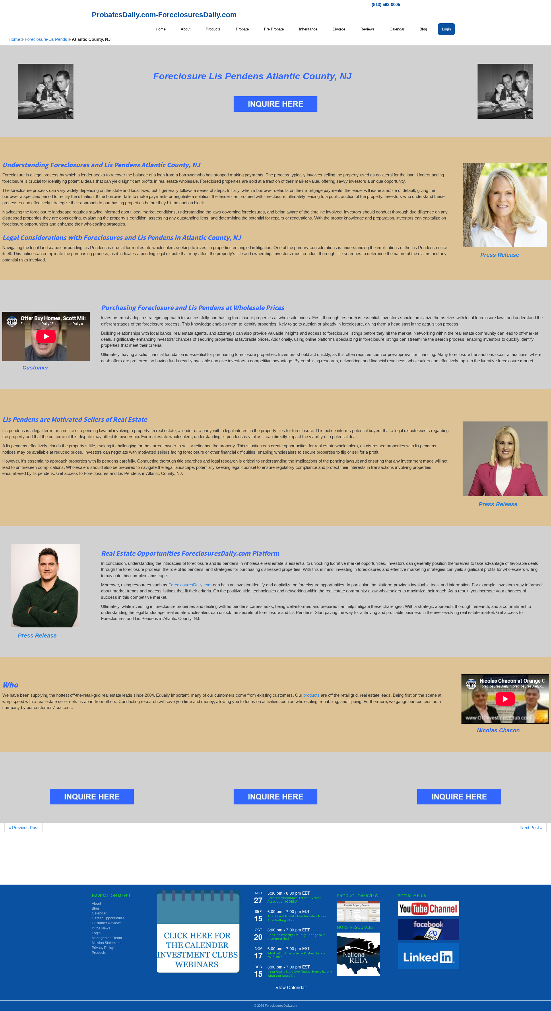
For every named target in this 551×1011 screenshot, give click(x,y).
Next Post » (531, 827)
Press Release (499, 255)
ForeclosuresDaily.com (190, 584)
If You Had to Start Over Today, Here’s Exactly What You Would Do (299, 973)
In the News (101, 928)
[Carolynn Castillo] (505, 458)
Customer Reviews (106, 923)
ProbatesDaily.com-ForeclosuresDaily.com (164, 15)
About (96, 904)
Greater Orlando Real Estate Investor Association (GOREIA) (294, 900)
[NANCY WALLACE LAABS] (505, 205)
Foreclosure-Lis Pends (46, 39)
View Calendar (291, 987)
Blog (95, 908)
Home (14, 39)
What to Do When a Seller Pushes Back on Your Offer (297, 955)
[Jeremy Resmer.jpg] (46, 586)
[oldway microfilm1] (46, 91)
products (311, 695)
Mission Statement (106, 943)
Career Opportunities (108, 918)
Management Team (107, 938)
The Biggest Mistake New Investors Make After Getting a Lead (296, 918)
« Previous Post (23, 827)
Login (96, 933)
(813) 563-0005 (386, 4)
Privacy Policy (103, 948)
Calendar (99, 913)
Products (99, 953)
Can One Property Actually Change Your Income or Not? (296, 937)
